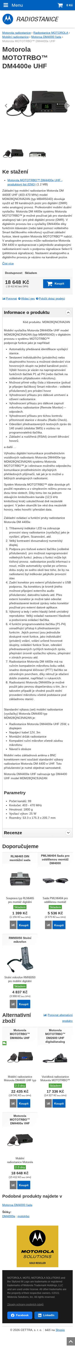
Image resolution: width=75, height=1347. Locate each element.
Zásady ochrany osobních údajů (25, 1304)
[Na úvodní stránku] (37, 19)
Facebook (22, 1315)
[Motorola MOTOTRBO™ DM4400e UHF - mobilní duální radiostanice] (37, 105)
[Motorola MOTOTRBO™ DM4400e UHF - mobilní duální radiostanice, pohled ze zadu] (37, 154)
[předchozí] (6, 105)
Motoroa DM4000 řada (17, 1205)
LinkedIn (48, 1315)
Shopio (60, 1330)
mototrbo (23, 1216)
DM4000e (8, 1216)
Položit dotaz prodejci (52, 298)
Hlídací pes (28, 298)
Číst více (8, 263)
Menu (17, 5)
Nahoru (71, 1340)
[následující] (68, 105)
